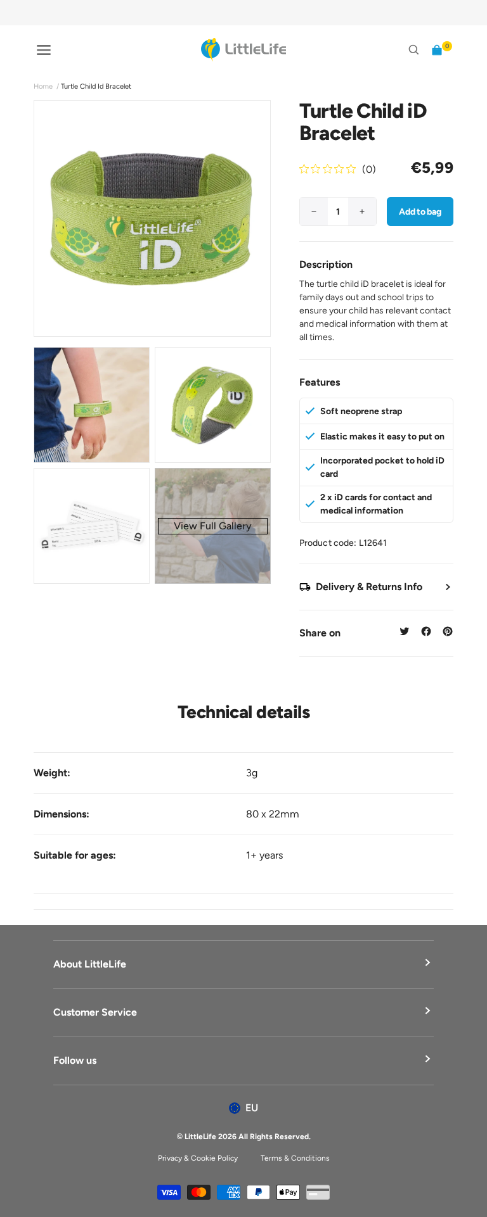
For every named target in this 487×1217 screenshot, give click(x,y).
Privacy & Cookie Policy (198, 1158)
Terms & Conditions (295, 1158)
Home (43, 86)
